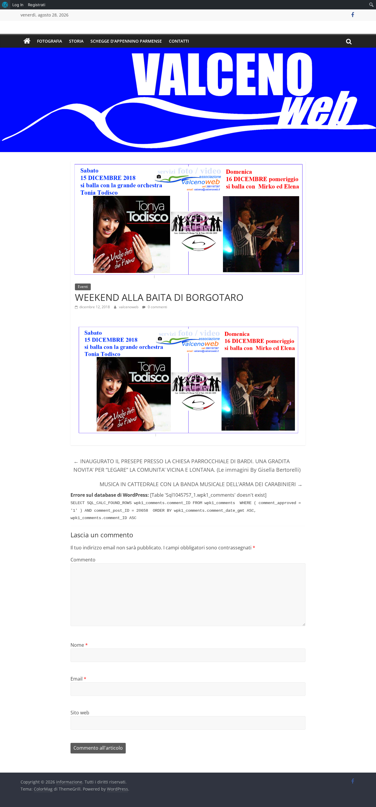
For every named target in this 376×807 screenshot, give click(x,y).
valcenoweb (129, 306)
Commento (82, 559)
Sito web (79, 712)
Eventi (83, 286)
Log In (18, 4)
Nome (79, 645)
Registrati (36, 4)
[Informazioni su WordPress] (5, 4)
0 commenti (157, 306)
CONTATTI (179, 41)
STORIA (76, 41)
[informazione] (27, 41)
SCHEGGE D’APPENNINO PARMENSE (126, 41)
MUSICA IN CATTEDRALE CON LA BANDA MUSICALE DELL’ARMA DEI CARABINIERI (201, 484)
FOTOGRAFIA (49, 41)
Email (78, 679)
